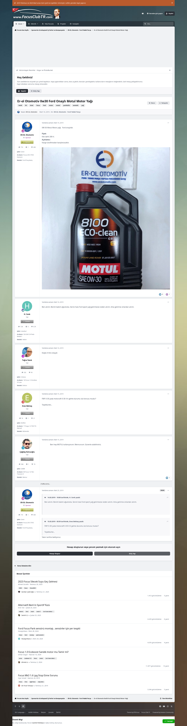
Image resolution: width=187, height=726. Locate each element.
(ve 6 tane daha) (47, 611)
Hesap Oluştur (54, 554)
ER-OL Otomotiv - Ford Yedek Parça (67, 112)
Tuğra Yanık (27, 360)
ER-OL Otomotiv (31, 112)
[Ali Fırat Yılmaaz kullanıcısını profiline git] (19, 686)
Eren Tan (21, 608)
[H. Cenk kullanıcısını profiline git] (27, 306)
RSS (59, 712)
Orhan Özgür (23, 655)
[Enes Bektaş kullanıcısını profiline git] (27, 398)
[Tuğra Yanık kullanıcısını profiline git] (27, 352)
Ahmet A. (24, 662)
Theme (129, 712)
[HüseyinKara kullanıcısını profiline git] (19, 639)
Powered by (163, 712)
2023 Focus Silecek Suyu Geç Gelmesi (37, 581)
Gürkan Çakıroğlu (27, 592)
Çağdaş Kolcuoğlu (27, 452)
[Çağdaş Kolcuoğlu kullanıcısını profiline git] (27, 444)
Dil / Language (20, 712)
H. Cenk (27, 314)
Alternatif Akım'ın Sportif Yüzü (34, 605)
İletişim (43, 712)
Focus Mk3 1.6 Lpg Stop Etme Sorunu (38, 675)
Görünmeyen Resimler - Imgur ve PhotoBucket (36, 70)
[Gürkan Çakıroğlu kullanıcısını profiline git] (19, 592)
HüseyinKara (22, 631)
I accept (170, 721)
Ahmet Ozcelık (23, 584)
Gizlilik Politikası (33, 712)
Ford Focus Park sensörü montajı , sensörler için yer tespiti (49, 628)
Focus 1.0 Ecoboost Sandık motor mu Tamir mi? (43, 651)
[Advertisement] (79, 50)
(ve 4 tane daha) (50, 658)
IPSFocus (136, 712)
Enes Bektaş (27, 406)
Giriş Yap (132, 554)
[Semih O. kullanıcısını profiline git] (19, 615)
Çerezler (51, 712)
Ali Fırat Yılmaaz (27, 686)
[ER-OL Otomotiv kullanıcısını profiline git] (18, 112)
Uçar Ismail (22, 678)
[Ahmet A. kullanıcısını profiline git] (19, 662)
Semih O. (24, 615)
